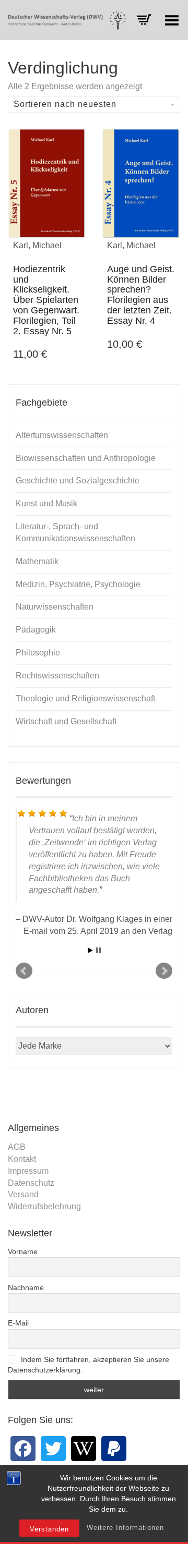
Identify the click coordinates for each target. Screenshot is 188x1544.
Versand (23, 1194)
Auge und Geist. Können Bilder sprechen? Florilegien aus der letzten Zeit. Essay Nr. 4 (140, 295)
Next (164, 971)
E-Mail (18, 1323)
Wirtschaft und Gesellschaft (66, 721)
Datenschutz (31, 1182)
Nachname (26, 1287)
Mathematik (37, 561)
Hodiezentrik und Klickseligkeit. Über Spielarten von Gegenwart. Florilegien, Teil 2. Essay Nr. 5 (46, 300)
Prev (24, 971)
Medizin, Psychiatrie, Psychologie (78, 584)
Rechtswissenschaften (57, 675)
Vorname (23, 1251)
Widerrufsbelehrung (44, 1206)
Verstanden (49, 1529)
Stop (98, 950)
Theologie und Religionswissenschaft (85, 698)
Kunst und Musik (46, 503)
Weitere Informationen (125, 1527)
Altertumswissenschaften (62, 435)
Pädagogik (36, 629)
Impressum (28, 1170)
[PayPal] (113, 1448)
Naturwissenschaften (54, 606)
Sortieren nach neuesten (65, 104)
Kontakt (22, 1158)
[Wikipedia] (83, 1448)
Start (90, 950)
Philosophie (38, 652)
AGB (17, 1146)
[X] (53, 1448)
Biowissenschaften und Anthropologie (86, 458)
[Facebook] (23, 1448)
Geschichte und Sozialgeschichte (77, 480)
